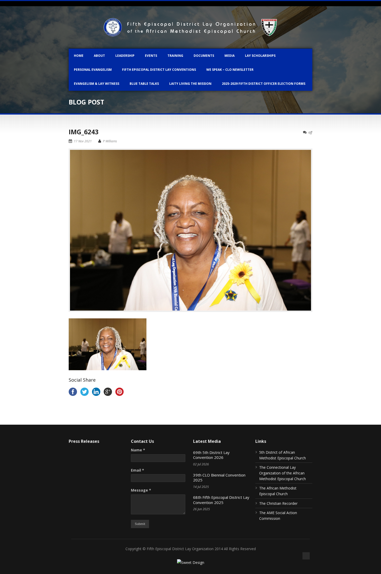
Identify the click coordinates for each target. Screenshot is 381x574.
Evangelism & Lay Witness (96, 83)
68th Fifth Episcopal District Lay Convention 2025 (221, 500)
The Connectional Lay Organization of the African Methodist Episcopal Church (282, 473)
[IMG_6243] (190, 230)
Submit (140, 524)
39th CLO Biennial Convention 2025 (219, 477)
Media (229, 55)
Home (78, 55)
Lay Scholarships (260, 55)
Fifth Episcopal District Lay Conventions (159, 69)
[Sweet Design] (190, 562)
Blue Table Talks (144, 83)
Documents (204, 55)
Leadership (125, 55)
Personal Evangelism (93, 69)
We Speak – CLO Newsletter (229, 69)
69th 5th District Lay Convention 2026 (211, 455)
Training (175, 55)
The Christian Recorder (278, 503)
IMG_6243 (83, 131)
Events (151, 55)
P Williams (110, 141)
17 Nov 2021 (83, 141)
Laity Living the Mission (190, 83)
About (99, 55)
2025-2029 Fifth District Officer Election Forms (263, 83)
